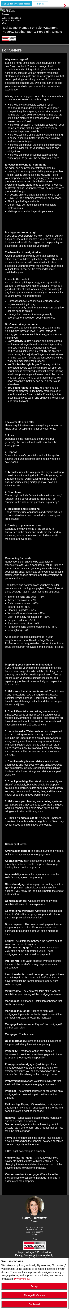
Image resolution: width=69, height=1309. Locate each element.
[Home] (10, 39)
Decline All (34, 1304)
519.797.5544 (14, 20)
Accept (34, 1286)
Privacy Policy (22, 1278)
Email (4, 23)
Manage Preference (34, 1295)
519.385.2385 (15, 18)
